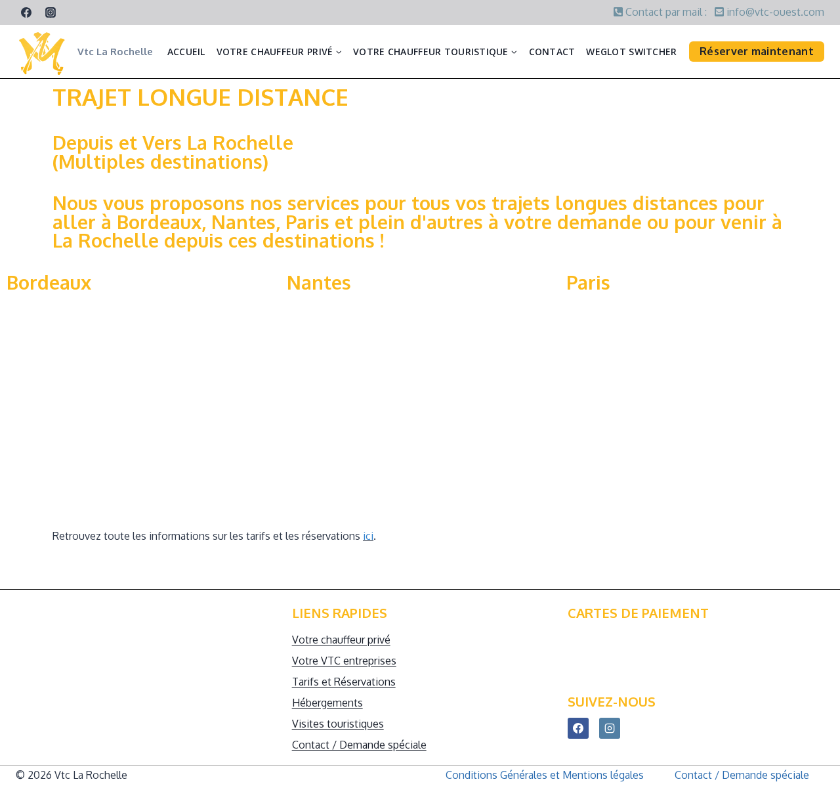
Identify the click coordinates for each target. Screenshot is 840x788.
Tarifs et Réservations (344, 681)
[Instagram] (50, 12)
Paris (588, 282)
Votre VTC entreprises (344, 660)
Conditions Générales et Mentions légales (545, 774)
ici (368, 535)
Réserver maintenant (757, 51)
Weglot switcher (631, 51)
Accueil (186, 51)
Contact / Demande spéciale (359, 744)
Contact (552, 51)
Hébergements (327, 702)
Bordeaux (49, 282)
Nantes (319, 282)
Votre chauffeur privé (341, 639)
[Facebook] (26, 12)
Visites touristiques (338, 723)
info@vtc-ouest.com (774, 11)
